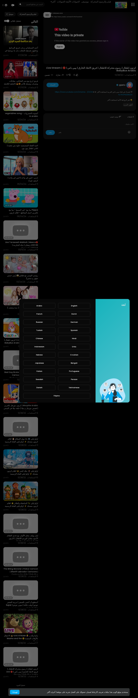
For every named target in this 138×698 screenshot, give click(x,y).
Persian (74, 379)
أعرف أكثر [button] (51, 692)
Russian (39, 322)
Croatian (74, 355)
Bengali (74, 363)
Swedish (39, 379)
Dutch (74, 314)
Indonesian (39, 346)
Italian (39, 371)
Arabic (39, 305)
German (74, 322)
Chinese (39, 338)
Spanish (74, 330)
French (39, 314)
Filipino (57, 395)
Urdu (74, 346)
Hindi (74, 338)
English (74, 305)
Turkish (39, 330)
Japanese (39, 363)
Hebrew (39, 355)
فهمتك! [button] (15, 692)
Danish (39, 387)
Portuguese (74, 371)
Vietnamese (74, 387)
